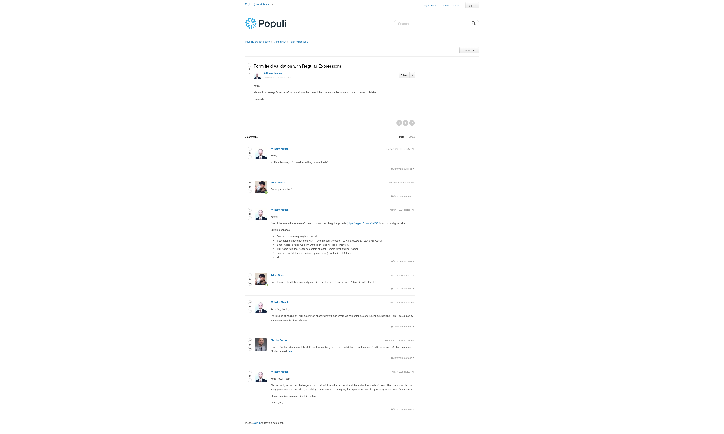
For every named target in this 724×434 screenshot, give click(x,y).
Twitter (405, 123)
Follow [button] (404, 75)
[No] (249, 73)
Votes (412, 137)
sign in (257, 423)
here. (290, 351)
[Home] (265, 23)
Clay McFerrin (279, 340)
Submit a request (451, 5)
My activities (430, 5)
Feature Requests (299, 41)
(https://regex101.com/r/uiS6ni (363, 223)
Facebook (399, 123)
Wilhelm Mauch (273, 73)
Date (401, 137)
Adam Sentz (278, 182)
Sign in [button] (472, 5)
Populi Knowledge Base (257, 41)
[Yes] (249, 65)
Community (280, 41)
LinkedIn (412, 123)
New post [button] (470, 50)
